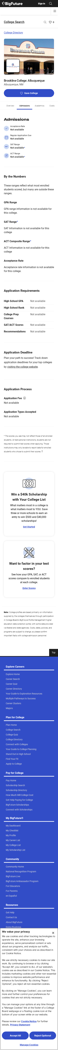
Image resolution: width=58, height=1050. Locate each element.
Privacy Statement (20, 1024)
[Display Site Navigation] (54, 11)
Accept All (15, 1035)
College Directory (13, 32)
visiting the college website (22, 366)
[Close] (53, 932)
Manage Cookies (29, 1044)
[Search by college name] (45, 22)
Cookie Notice (29, 1021)
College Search (14, 22)
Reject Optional (42, 1035)
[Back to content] (42, 451)
